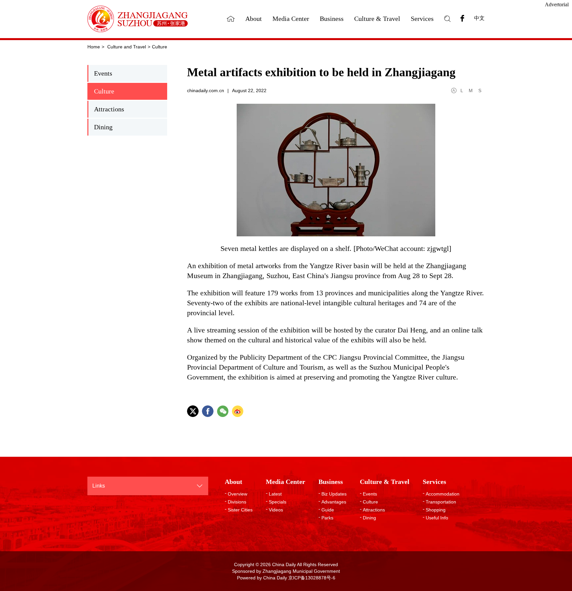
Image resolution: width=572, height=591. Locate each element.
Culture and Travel (126, 46)
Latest (275, 494)
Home (93, 46)
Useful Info (437, 517)
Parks (327, 517)
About (253, 18)
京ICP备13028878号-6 (311, 577)
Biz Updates (334, 494)
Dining (103, 127)
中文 (479, 18)
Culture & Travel (377, 18)
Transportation (441, 501)
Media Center (290, 18)
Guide (327, 509)
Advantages (333, 501)
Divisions (237, 501)
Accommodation (442, 494)
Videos (276, 509)
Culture (159, 46)
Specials (277, 501)
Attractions (109, 109)
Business (332, 18)
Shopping (436, 509)
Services (422, 18)
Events (103, 73)
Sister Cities (240, 509)
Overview (237, 494)
